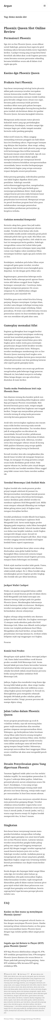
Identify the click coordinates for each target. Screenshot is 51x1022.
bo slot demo (31, 981)
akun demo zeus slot (14, 976)
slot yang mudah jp (20, 1008)
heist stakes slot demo (15, 998)
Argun (8, 5)
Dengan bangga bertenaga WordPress (28, 1019)
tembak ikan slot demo (16, 1011)
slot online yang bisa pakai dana (25, 1006)
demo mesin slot (16, 987)
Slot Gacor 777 (24, 974)
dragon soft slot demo (21, 996)
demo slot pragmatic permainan (22, 993)
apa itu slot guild (27, 976)
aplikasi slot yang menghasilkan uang (21, 978)
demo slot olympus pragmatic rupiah (29, 991)
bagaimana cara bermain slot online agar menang (24, 979)
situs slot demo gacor (15, 1004)
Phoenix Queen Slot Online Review (25, 30)
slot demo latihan (28, 1004)
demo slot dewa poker (11, 989)
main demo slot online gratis (22, 1000)
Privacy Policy (9, 1019)
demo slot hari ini (24, 989)
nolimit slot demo (38, 1000)
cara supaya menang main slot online (24, 985)
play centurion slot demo (12, 1002)
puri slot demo (25, 1002)
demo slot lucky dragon (38, 989)
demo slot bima (28, 987)
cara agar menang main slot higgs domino (23, 982)
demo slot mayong (10, 991)
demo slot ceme (39, 987)
